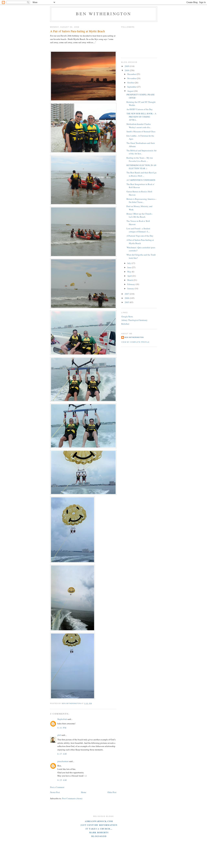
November (132, 78)
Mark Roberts (99, 832)
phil (59, 735)
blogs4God (98, 836)
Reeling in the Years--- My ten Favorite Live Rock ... (139, 159)
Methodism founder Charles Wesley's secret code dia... (138, 126)
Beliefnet (125, 323)
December (131, 74)
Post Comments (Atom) (72, 798)
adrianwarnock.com (99, 821)
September (132, 86)
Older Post (111, 792)
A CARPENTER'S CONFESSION (140, 180)
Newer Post (55, 792)
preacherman (63, 761)
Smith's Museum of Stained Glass (140, 131)
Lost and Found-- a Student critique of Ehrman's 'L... (138, 230)
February (131, 284)
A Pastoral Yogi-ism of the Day (139, 235)
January (131, 288)
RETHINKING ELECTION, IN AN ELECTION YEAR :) (141, 167)
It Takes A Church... (99, 828)
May (129, 271)
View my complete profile (135, 342)
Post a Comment (57, 787)
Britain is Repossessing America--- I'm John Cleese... (141, 200)
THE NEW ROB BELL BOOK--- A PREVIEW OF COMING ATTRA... (141, 116)
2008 (127, 70)
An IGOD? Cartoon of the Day (139, 109)
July (129, 263)
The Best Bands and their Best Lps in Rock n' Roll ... (141, 174)
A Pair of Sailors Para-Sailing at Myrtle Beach (140, 242)
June (129, 267)
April (129, 275)
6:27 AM (62, 753)
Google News (127, 316)
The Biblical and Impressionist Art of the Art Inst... (141, 152)
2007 (127, 293)
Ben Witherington (103, 13)
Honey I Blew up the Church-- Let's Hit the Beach (139, 215)
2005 (127, 302)
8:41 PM (61, 727)
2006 (127, 298)
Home (83, 792)
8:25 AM (62, 780)
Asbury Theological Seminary (134, 320)
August (130, 91)
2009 (127, 66)
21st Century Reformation (99, 824)
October (131, 82)
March (130, 280)
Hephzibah (62, 719)
